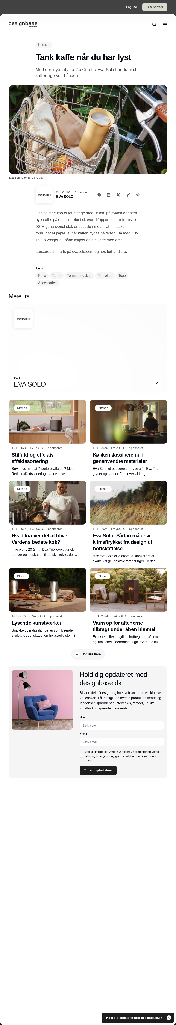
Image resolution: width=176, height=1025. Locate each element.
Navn (83, 717)
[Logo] (23, 24)
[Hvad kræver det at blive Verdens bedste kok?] (47, 519)
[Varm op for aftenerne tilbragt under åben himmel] (128, 606)
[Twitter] (118, 195)
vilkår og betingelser (98, 756)
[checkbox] (81, 756)
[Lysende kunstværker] (47, 603)
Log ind (131, 7)
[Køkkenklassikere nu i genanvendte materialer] (128, 438)
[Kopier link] (138, 194)
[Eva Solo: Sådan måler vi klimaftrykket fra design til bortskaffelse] (128, 522)
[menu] (165, 24)
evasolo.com (82, 251)
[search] (154, 24)
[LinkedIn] (108, 195)
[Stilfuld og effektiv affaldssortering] (47, 438)
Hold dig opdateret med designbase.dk (134, 1017)
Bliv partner (155, 7)
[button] (157, 383)
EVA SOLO (64, 196)
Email (83, 733)
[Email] (127, 195)
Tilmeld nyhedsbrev (98, 770)
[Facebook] (99, 195)
